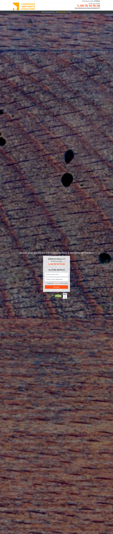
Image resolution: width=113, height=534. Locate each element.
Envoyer (56, 287)
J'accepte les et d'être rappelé (57, 283)
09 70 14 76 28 (89, 5)
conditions (56, 283)
